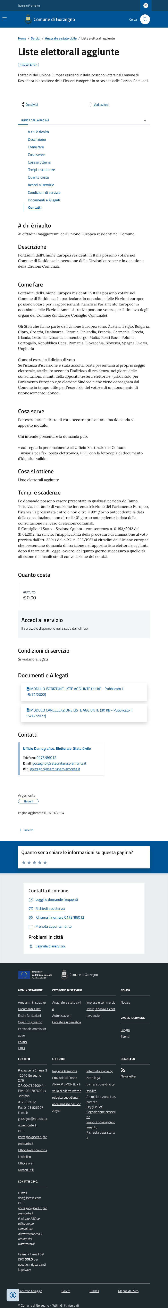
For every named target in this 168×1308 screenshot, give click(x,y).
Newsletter (128, 1076)
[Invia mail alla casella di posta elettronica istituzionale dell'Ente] (32, 1121)
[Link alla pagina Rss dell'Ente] (123, 1070)
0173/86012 (46, 757)
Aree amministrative (32, 1002)
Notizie (125, 1002)
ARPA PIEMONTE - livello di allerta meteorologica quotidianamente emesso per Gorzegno (66, 1097)
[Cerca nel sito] (143, 19)
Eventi (125, 1036)
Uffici (21, 1048)
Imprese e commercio (100, 1002)
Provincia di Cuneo (64, 1077)
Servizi (35, 38)
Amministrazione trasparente (101, 1099)
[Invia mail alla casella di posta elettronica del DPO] (29, 1197)
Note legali (93, 1077)
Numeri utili (26, 1169)
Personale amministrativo (32, 1032)
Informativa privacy (99, 1071)
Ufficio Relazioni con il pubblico (32, 1153)
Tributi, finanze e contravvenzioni (100, 1012)
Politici (22, 1041)
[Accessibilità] (13, 1295)
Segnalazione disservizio (101, 1114)
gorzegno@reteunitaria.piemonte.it (59, 763)
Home (22, 38)
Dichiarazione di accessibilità (100, 1087)
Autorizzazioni (61, 1015)
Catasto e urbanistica (66, 1022)
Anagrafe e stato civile (61, 38)
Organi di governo (30, 1022)
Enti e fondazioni (29, 1015)
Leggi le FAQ (94, 1106)
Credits (94, 1290)
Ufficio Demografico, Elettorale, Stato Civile (57, 748)
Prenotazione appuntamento (100, 1125)
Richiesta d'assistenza (100, 1135)
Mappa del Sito (128, 1290)
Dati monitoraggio (30, 1290)
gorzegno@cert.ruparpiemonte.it (55, 769)
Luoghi (125, 1029)
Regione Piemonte (29, 5)
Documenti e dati (29, 1008)
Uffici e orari (26, 1163)
